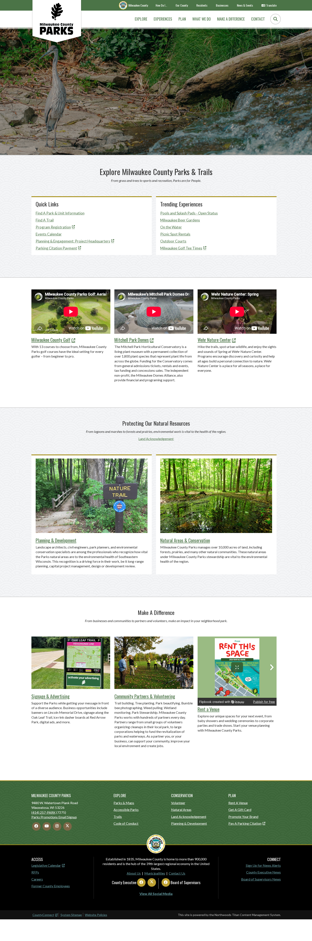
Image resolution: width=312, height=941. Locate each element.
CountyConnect (43, 915)
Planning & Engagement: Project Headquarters (73, 241)
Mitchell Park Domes (131, 339)
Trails (118, 817)
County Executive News (263, 872)
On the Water (171, 227)
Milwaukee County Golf (50, 339)
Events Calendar (49, 234)
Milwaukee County (138, 5)
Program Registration (53, 227)
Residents (201, 5)
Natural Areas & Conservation (185, 540)
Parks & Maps (124, 803)
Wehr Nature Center (214, 339)
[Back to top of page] (303, 931)
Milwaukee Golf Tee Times (181, 248)
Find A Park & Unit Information (60, 213)
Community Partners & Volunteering (144, 696)
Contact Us (177, 873)
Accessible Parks (126, 810)
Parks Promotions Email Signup (54, 817)
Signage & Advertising (50, 696)
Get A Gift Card (239, 810)
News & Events (245, 5)
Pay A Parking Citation (244, 823)
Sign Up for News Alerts (263, 865)
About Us (134, 873)
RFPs (35, 872)
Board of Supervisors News (261, 879)
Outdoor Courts (173, 241)
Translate (271, 5)
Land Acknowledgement (156, 439)
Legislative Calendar (46, 865)
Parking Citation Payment (56, 248)
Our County (182, 5)
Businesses (222, 5)
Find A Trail (45, 220)
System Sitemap (71, 915)
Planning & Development (56, 540)
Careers (37, 879)
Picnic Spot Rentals (175, 234)
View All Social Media (156, 894)
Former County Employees (50, 886)
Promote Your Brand (243, 817)
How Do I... (161, 5)
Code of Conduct (126, 823)
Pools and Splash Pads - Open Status (189, 213)
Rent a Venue (208, 709)
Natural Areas (181, 810)
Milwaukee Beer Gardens (180, 220)
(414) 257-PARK (43, 812)
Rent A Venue (238, 803)
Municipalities (154, 873)
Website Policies (96, 915)
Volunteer (178, 803)
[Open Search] (275, 19)
